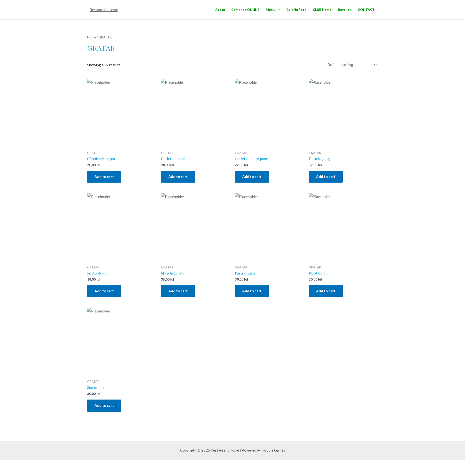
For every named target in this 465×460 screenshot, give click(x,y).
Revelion (345, 10)
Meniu (271, 10)
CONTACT (366, 10)
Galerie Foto (296, 10)
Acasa (220, 10)
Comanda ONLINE (245, 10)
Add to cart (104, 176)
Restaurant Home (104, 9)
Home (91, 37)
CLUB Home (322, 10)
